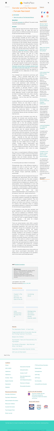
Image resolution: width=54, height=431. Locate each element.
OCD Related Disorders (25, 380)
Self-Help (37, 374)
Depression (8, 384)
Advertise (21, 423)
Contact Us (16, 423)
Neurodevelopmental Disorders (25, 376)
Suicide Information (10, 407)
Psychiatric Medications (11, 397)
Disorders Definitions (10, 394)
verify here (34, 398)
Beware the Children (18, 337)
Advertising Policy (44, 423)
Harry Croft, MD (27, 283)
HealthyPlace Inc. (16, 430)
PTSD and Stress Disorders (41, 365)
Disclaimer (38, 423)
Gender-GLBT (23, 373)
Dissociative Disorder (25, 366)
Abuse (6, 365)
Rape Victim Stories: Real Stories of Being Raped (45, 49)
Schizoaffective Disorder (41, 384)
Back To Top (7, 355)
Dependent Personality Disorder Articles (23, 349)
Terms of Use (26, 423)
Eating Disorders (24, 370)
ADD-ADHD (8, 368)
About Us (12, 423)
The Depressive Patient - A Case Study (23, 329)
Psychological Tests (10, 410)
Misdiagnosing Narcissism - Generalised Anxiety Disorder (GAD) (32, 314)
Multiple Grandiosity (20, 264)
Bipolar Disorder (9, 381)
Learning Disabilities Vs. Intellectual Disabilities (45, 127)
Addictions (7, 371)
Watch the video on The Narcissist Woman (24, 17)
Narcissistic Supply (23, 50)
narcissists (20, 22)
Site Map (7, 423)
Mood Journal (8, 413)
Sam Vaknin (16, 15)
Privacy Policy (33, 423)
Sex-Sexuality (38, 381)
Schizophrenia (38, 371)
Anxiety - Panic (9, 377)
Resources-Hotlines (10, 403)
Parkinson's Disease (25, 383)
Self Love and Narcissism (19, 352)
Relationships (38, 368)
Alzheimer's (8, 374)
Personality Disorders (25, 386)
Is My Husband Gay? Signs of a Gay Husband (45, 74)
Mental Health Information (11, 400)
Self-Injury (37, 377)
